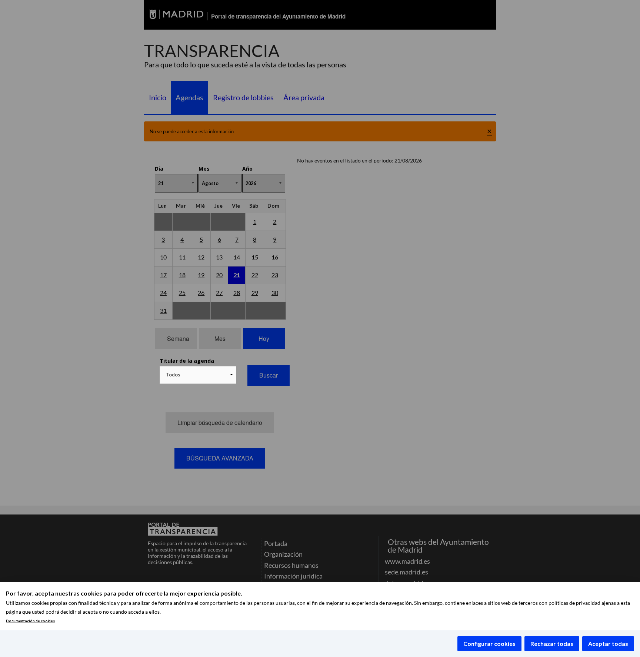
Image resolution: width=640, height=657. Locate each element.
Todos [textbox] (173, 375)
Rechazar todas (551, 643)
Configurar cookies (489, 643)
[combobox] (198, 375)
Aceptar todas (608, 643)
